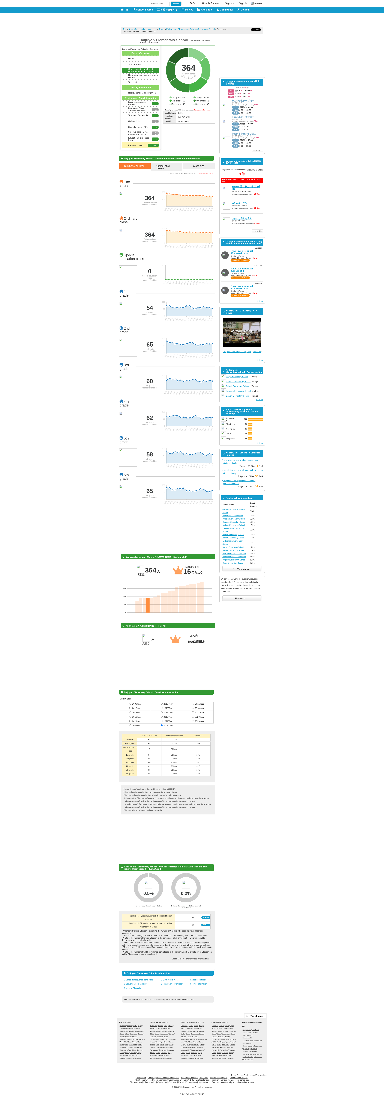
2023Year (199, 721)
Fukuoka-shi (258, 1057)
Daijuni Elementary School (237, 386)
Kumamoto (131, 1055)
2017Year (199, 712)
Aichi (121, 1042)
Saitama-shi (247, 1032)
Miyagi (140, 1026)
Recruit (181, 1082)
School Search (144, 9)
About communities (143, 1080)
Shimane (123, 1047)
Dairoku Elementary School (233, 519)
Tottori (140, 1044)
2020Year (199, 717)
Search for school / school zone (142, 29)
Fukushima (136, 1028)
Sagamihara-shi (248, 1040)
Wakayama (133, 1044)
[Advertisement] (208, 20)
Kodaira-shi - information (173, 984)
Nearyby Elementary (134, 988)
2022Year (168, 721)
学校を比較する (169, 9)
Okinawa (138, 1058)
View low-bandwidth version (192, 1094)
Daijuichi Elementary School (238, 381)
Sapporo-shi (247, 1030)
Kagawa (139, 1050)
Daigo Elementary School (237, 377)
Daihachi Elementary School (234, 554)
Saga (139, 1053)
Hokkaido (123, 1026)
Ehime (122, 1053)
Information (141, 1078)
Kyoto (135, 1042)
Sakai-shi (246, 1051)
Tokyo (161, 29)
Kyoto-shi (246, 1049)
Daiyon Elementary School (237, 396)
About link (204, 1078)
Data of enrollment (170, 980)
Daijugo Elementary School (233, 525)
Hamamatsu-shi (248, 1046)
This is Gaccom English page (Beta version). (249, 1075)
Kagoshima (130, 1058)
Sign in (243, 3)
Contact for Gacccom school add (235, 1080)
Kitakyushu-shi (248, 1057)
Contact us (162, 1082)
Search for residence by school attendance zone (233, 1082)
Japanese (258, 3)
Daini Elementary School (232, 516)
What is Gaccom (211, 3)
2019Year (168, 717)
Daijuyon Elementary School (202, 29)
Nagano (131, 1039)
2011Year (199, 704)
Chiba (122, 1034)
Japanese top (204, 1082)
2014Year (199, 708)
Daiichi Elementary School (233, 535)
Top (126, 9)
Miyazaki (122, 1058)
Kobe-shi (253, 1051)
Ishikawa (129, 1036)
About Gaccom (216, 1078)
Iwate (135, 1026)
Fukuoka (133, 1053)
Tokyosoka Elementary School (234, 352)
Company (172, 1082)
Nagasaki (123, 1055)
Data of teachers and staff (136, 984)
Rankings (206, 9)
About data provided (189, 1078)
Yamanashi (123, 1039)
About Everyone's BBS (184, 1080)
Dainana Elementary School (233, 522)
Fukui (135, 1036)
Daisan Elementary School (233, 550)
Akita (121, 1028)
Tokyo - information (199, 984)
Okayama (130, 1047)
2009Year (136, 704)
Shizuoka (142, 1039)
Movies (189, 9)
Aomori (129, 1026)
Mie (125, 1042)
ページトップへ (255, 1016)
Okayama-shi (247, 1054)
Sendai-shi (255, 1030)
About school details (239, 1078)
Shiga (130, 1042)
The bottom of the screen (203, 110)
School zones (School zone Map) (139, 980)
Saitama (140, 1031)
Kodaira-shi (257, 352)
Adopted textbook (199, 980)
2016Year (168, 712)
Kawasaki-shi (247, 1038)
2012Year (136, 708)
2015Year (136, 712)
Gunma (133, 1031)
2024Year (136, 725)
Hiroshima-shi (257, 1054)
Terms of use (136, 1082)
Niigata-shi (258, 1040)
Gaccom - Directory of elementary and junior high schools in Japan (136, 18)
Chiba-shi (255, 1032)
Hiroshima (137, 1047)
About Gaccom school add (167, 1078)
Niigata (140, 1034)
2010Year (168, 704)
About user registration (163, 1080)
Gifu (136, 1039)
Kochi (127, 1053)
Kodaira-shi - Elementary (177, 29)
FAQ (192, 3)
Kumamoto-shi (248, 1059)
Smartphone (191, 1082)
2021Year (136, 721)
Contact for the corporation (207, 1080)
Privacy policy (149, 1082)
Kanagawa (133, 1034)
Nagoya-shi (258, 1046)
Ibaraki (122, 1031)
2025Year (168, 725)
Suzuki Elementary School (233, 547)
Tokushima (132, 1050)
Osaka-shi (253, 1049)
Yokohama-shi (247, 1035)
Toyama (122, 1036)
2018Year (136, 717)
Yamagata (127, 1028)
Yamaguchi (123, 1050)
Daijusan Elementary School (238, 391)
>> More (259, 301)
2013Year (168, 708)
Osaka (140, 1042)
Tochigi (127, 1031)
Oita (137, 1055)
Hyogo (122, 1044)
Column (151, 1078)
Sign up (229, 3)
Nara (126, 1044)
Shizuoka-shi (247, 1043)
